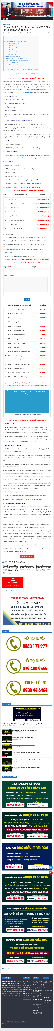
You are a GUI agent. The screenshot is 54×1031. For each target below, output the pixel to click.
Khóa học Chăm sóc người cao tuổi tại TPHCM (23, 745)
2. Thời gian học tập (11, 45)
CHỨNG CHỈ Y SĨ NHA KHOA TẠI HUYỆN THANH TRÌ (17, 41)
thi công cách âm (6, 968)
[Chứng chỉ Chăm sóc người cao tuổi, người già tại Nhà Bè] (7, 751)
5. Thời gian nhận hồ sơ (12, 52)
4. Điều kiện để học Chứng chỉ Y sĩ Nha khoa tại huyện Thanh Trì (22, 69)
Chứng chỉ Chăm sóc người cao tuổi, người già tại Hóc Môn (26, 759)
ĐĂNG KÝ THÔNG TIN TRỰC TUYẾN (13, 56)
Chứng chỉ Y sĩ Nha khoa (22, 32)
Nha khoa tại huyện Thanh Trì (39, 548)
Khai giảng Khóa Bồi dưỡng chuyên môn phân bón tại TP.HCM (22, 724)
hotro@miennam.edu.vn (47, 986)
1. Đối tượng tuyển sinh (12, 43)
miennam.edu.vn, (27, 987)
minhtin (14, 32)
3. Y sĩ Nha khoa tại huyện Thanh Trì (15, 67)
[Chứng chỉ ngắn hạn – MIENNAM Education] (27, 3)
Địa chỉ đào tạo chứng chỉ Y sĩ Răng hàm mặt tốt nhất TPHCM (27, 567)
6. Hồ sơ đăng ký (11, 54)
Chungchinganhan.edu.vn (8, 981)
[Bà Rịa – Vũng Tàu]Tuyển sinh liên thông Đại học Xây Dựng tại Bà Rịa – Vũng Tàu (10, 569)
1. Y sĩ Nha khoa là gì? (12, 62)
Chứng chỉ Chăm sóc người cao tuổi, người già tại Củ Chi (26, 767)
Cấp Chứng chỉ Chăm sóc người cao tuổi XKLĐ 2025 (24, 730)
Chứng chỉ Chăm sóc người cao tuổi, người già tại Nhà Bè (26, 752)
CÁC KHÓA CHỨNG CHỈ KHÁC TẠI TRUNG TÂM (15, 58)
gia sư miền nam (27, 985)
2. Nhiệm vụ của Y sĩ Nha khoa (14, 64)
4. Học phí (9, 49)
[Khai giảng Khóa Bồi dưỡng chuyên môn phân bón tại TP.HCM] (27, 707)
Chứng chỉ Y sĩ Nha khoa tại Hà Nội (34, 32)
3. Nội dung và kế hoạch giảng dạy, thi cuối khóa (18, 47)
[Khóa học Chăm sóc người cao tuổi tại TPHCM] (7, 744)
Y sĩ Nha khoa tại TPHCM (33, 183)
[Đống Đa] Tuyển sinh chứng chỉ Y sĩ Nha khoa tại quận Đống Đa (43, 567)
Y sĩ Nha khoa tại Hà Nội (33, 187)
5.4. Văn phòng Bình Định (10, 249)
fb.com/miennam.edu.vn (47, 991)
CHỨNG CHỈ (6, 24)
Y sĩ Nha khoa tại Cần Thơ (33, 545)
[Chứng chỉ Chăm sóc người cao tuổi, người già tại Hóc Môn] (7, 759)
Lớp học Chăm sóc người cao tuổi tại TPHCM (23, 737)
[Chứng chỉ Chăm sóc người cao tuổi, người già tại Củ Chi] (7, 766)
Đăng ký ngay (26, 556)
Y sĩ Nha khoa (28, 92)
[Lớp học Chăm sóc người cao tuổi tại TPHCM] (7, 737)
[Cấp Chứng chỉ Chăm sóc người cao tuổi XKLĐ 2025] (7, 729)
